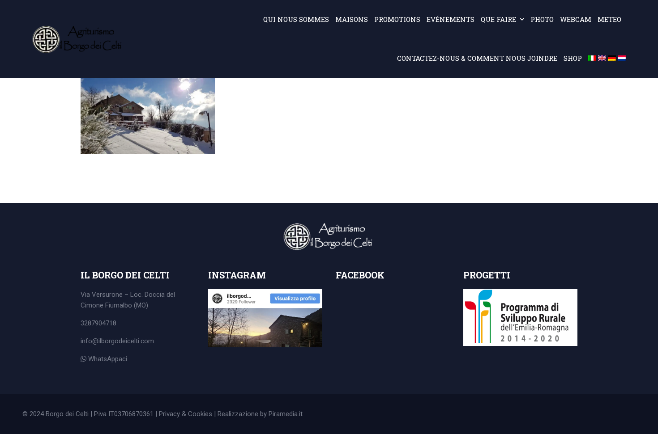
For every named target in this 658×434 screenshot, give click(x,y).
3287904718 (98, 323)
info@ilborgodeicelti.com (117, 341)
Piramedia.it (286, 414)
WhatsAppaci (106, 359)
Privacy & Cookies (185, 414)
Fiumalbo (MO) (126, 305)
